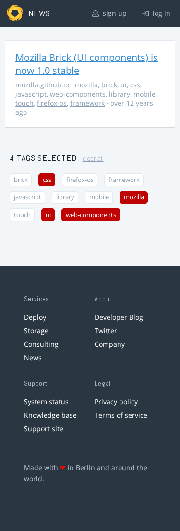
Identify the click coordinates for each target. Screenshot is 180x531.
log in (160, 13)
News (33, 357)
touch (24, 103)
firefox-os (52, 103)
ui (123, 84)
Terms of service (121, 415)
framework (87, 103)
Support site (43, 428)
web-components (78, 93)
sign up (114, 13)
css (135, 84)
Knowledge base (50, 415)
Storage (36, 330)
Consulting (41, 344)
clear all (93, 159)
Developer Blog (119, 317)
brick (109, 84)
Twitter (106, 330)
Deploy (35, 317)
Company (110, 344)
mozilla (86, 84)
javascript (31, 93)
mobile (144, 93)
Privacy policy (116, 401)
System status (46, 401)
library (119, 93)
